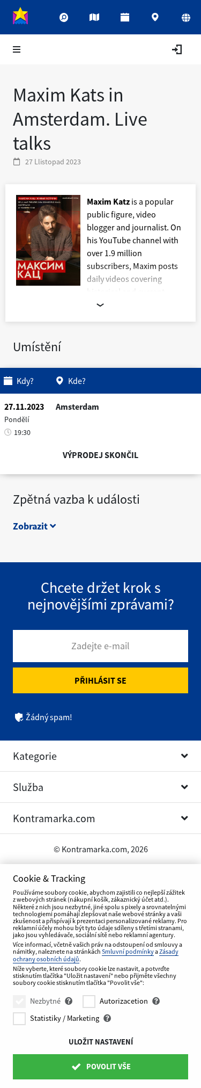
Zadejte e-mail (100, 646)
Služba (28, 787)
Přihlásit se (100, 680)
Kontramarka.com (54, 818)
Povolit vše (108, 1066)
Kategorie (35, 756)
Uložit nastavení (101, 1042)
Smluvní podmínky (128, 951)
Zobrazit (31, 526)
